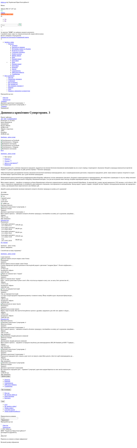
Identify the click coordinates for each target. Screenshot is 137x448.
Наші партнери (9, 396)
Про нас (10, 77)
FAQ (9, 89)
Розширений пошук (22, 37)
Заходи (14, 69)
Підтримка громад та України (21, 49)
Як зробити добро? (10, 406)
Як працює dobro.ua (10, 394)
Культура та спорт (17, 50)
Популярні (15, 60)
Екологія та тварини (18, 47)
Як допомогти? (13, 84)
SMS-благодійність (18, 72)
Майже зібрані (16, 55)
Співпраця (11, 81)
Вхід (2, 150)
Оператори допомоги (15, 79)
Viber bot (5, 97)
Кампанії (15, 67)
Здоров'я (14, 45)
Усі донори (4, 242)
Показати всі (5, 220)
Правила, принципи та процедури (19, 91)
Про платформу (9, 76)
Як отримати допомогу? (16, 86)
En (5, 21)
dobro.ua (3, 2)
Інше (2, 401)
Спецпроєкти (16, 70)
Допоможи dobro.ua (7, 14)
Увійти (3, 13)
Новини (10, 87)
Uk (5, 19)
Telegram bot (6, 99)
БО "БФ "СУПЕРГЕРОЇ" (9, 119)
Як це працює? (13, 82)
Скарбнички (16, 74)
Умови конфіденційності (12, 411)
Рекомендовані (16, 59)
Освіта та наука (17, 54)
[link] (68, 140)
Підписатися (4, 420)
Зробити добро (9, 42)
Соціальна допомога (18, 52)
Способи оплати (9, 409)
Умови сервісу (9, 408)
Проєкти (11, 44)
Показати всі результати (8, 37)
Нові (13, 57)
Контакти (7, 398)
